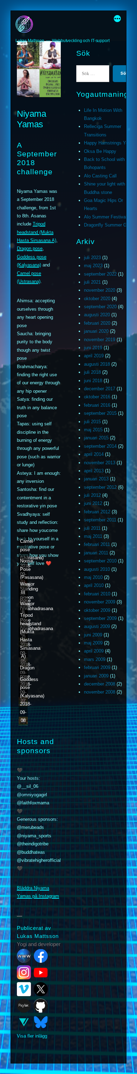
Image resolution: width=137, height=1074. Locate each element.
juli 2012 (92, 495)
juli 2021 (92, 282)
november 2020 (99, 290)
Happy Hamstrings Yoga (108, 143)
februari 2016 (97, 405)
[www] (24, 956)
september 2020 (100, 306)
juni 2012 (93, 503)
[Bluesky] (41, 1022)
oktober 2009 (97, 610)
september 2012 (100, 487)
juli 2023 (92, 257)
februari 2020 (97, 323)
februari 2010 (97, 593)
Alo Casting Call (100, 175)
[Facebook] (41, 956)
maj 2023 (93, 265)
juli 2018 (92, 372)
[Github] (41, 1006)
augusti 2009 (97, 626)
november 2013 (99, 462)
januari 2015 (96, 437)
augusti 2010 (97, 569)
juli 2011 (92, 528)
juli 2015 (92, 421)
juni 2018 (93, 380)
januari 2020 (96, 331)
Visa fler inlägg (32, 1036)
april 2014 (94, 454)
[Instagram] (24, 972)
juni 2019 (93, 347)
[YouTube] (41, 972)
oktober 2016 (97, 396)
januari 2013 (96, 478)
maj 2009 (93, 643)
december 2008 (99, 684)
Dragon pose (30, 248)
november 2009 (99, 601)
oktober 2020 (97, 298)
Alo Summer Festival (105, 216)
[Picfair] (24, 1006)
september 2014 (100, 446)
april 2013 (94, 470)
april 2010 (94, 585)
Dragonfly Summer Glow (108, 225)
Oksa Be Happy (100, 151)
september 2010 (100, 560)
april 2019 (94, 355)
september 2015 (100, 413)
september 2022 (100, 274)
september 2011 (100, 519)
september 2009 (100, 618)
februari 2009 (97, 667)
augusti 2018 (97, 364)
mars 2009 (94, 659)
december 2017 (99, 388)
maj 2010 (93, 577)
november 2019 (99, 339)
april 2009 (94, 651)
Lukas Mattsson (29, 40)
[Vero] (24, 1022)
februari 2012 (97, 511)
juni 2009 (93, 634)
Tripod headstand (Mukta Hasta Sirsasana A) (36, 232)
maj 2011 (93, 536)
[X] (41, 989)
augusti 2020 (97, 314)
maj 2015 (93, 429)
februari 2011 (97, 544)
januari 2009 (96, 675)
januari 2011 (96, 552)
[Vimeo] (24, 989)
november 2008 (99, 692)
